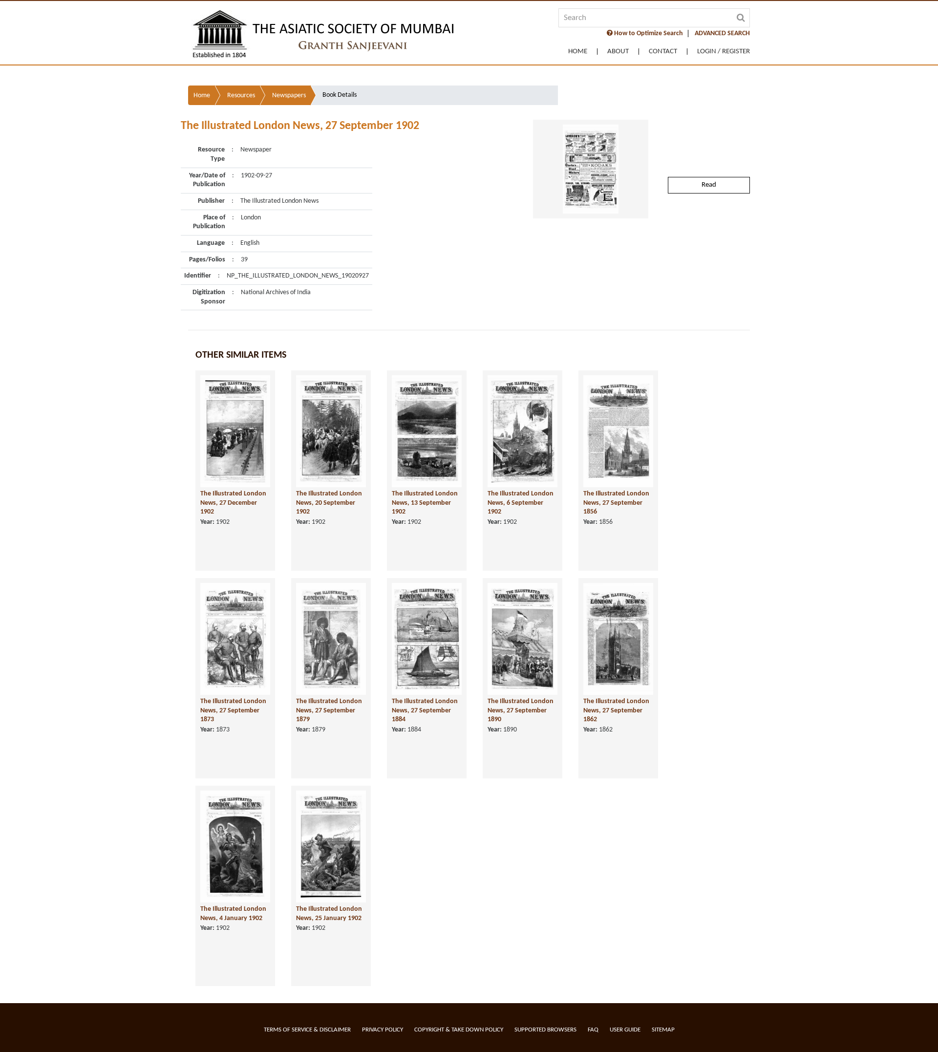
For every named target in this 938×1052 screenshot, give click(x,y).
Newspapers (289, 95)
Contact (663, 51)
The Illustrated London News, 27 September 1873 (233, 710)
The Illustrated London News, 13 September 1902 (425, 502)
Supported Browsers (545, 1030)
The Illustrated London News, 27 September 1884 (425, 710)
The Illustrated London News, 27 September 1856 (616, 502)
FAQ (593, 1030)
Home (577, 51)
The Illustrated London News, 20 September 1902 (329, 502)
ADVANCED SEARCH (722, 33)
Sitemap (663, 1030)
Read (709, 185)
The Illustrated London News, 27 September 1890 (521, 710)
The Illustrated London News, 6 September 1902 (521, 502)
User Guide (625, 1030)
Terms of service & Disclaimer (307, 1030)
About (618, 51)
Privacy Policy (382, 1030)
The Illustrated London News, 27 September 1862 (616, 710)
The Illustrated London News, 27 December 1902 (233, 502)
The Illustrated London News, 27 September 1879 (329, 710)
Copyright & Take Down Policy (458, 1030)
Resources (241, 95)
